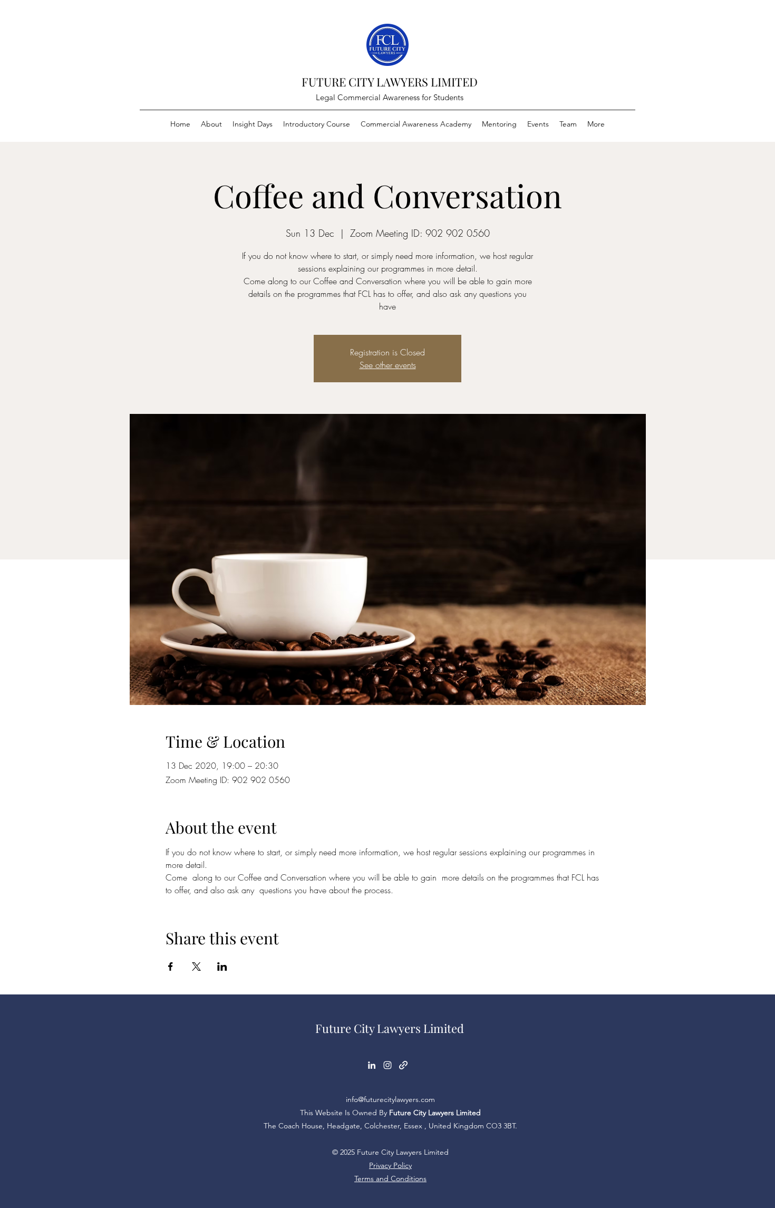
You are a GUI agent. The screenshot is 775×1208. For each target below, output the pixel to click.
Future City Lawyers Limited (389, 1028)
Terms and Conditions (390, 1178)
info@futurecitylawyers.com (390, 1099)
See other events (388, 365)
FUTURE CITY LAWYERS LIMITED (390, 82)
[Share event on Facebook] (171, 966)
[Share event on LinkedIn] (222, 966)
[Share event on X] (196, 966)
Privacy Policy (390, 1165)
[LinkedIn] (371, 1065)
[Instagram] (387, 1065)
